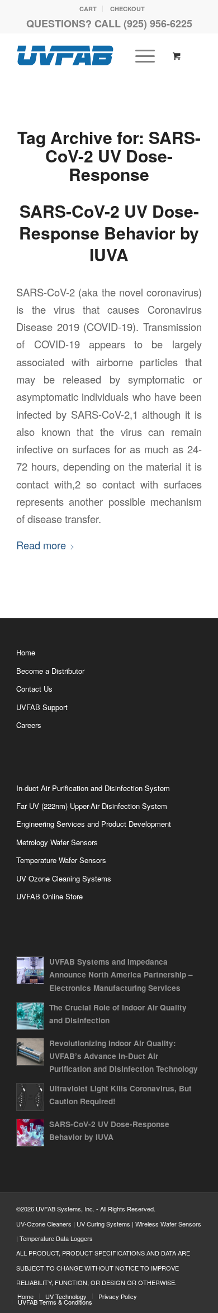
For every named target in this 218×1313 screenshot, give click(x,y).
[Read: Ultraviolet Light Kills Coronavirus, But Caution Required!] (30, 1097)
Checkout (127, 8)
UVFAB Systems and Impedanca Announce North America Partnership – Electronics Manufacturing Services (121, 974)
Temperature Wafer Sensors (61, 860)
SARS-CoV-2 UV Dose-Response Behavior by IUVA (109, 232)
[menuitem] (88, 9)
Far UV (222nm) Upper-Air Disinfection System (91, 806)
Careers (28, 725)
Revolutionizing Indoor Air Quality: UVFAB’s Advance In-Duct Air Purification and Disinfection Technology (123, 1056)
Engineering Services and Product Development (93, 823)
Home (25, 652)
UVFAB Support (42, 707)
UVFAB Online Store (49, 896)
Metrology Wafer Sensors (57, 842)
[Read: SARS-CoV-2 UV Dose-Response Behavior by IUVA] (30, 1133)
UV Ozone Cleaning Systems (63, 878)
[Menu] (139, 55)
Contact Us (34, 688)
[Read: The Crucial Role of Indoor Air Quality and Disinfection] (30, 1016)
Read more (41, 545)
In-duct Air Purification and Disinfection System (93, 788)
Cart (88, 8)
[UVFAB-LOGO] (90, 55)
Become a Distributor (50, 670)
